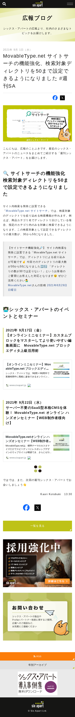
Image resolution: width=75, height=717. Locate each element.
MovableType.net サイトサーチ (27, 210)
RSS (38, 656)
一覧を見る (37, 525)
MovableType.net (20, 285)
